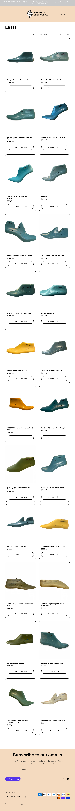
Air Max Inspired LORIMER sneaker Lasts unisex (19, 138)
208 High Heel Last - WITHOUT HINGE (18, 197)
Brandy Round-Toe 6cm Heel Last (53, 487)
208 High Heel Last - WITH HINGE (53, 137)
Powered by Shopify (29, 804)
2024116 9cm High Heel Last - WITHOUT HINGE (18, 721)
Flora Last (44, 196)
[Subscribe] (53, 770)
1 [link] (31, 741)
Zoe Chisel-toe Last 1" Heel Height (53, 428)
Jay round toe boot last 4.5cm (52, 370)
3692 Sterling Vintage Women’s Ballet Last (52, 604)
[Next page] (43, 741)
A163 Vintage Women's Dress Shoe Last (20, 604)
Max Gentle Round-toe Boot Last (19, 313)
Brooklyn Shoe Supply (16, 804)
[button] (4, 14)
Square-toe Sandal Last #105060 (53, 546)
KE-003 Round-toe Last (15, 663)
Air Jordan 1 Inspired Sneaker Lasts (54, 80)
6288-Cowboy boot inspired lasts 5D (54, 720)
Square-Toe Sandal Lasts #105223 (19, 370)
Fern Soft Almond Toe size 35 (18, 546)
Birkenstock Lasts (47, 313)
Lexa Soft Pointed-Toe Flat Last (52, 255)
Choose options (20, 88)
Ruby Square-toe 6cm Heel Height (19, 255)
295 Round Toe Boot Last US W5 (53, 663)
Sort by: (35, 34)
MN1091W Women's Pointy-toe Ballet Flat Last (18, 488)
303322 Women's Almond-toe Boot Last (20, 428)
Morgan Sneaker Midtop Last (17, 80)
